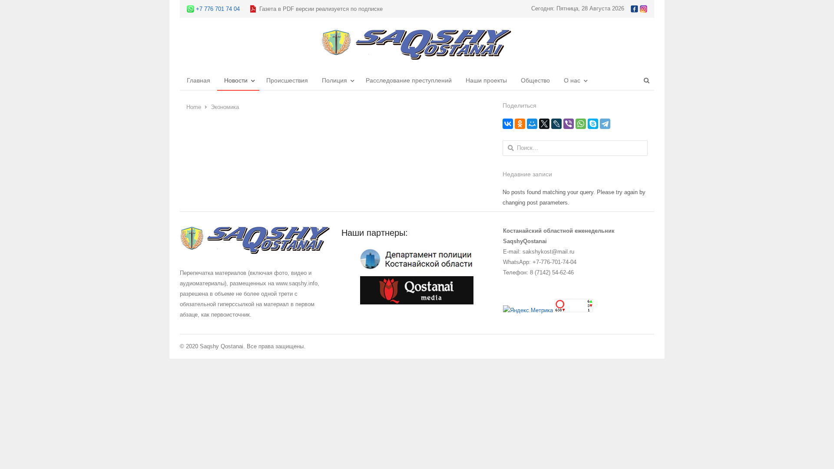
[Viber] (568, 124)
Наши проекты (486, 80)
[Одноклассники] (520, 124)
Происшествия (287, 80)
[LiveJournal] (556, 124)
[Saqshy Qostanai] (417, 56)
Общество (535, 80)
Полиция (334, 80)
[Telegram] (605, 124)
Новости (236, 80)
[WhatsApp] (581, 124)
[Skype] (593, 124)
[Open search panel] (646, 80)
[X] (544, 124)
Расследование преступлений (409, 80)
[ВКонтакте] (508, 124)
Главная (198, 80)
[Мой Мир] (532, 124)
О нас (572, 80)
